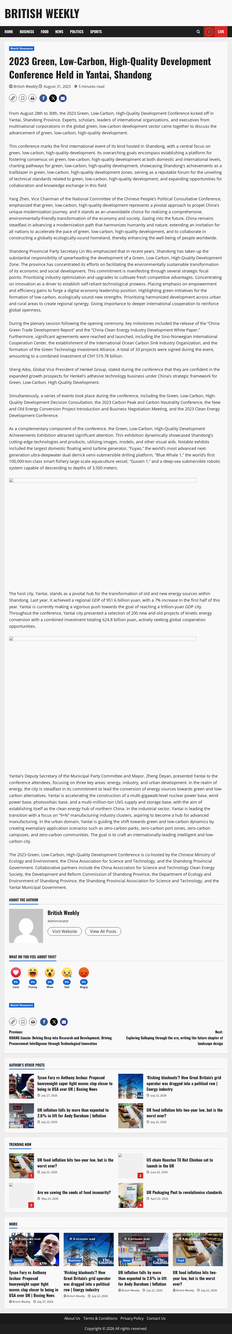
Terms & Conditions (100, 1318)
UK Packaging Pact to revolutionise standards (130, 1195)
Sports (96, 31)
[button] (198, 31)
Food (44, 31)
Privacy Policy (132, 1318)
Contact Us (156, 1318)
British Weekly (42, 13)
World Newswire (21, 48)
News (59, 31)
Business (27, 31)
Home (9, 31)
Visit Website (64, 931)
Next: (174, 1037)
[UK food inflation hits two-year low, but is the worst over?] (198, 1249)
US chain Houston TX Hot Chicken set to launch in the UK (130, 1165)
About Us (72, 1318)
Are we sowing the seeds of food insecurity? (21, 1195)
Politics (76, 31)
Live (221, 31)
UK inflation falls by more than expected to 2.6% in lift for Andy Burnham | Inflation (21, 1115)
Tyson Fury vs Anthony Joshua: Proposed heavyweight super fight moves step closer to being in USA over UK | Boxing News (21, 1086)
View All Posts (103, 931)
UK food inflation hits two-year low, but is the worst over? (130, 1115)
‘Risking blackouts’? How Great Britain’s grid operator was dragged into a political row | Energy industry (130, 1086)
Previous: (60, 1037)
